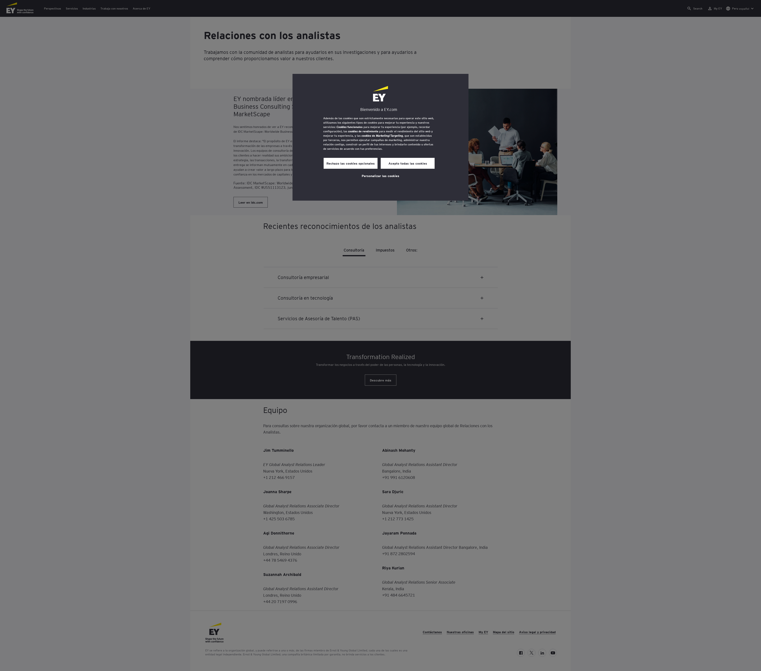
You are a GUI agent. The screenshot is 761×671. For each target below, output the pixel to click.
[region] (380, 137)
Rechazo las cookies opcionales (350, 163)
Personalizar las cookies (380, 175)
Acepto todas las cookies (407, 163)
